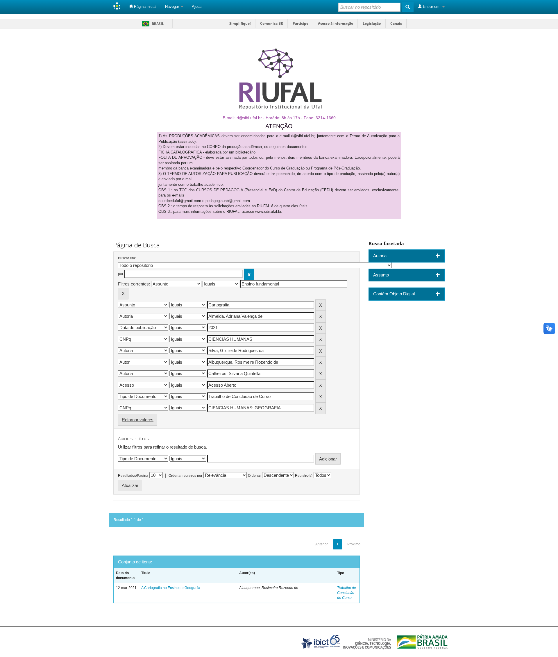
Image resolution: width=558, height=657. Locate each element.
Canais (396, 23)
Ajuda (196, 6)
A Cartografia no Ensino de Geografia (170, 588)
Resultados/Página (133, 476)
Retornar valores (137, 419)
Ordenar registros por (185, 476)
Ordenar (254, 476)
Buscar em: (127, 258)
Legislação (372, 23)
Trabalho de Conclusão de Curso (346, 593)
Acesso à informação (335, 23)
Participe (300, 23)
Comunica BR (271, 23)
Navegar (172, 6)
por (120, 274)
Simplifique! (240, 23)
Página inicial (144, 6)
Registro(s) (303, 476)
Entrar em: (432, 6)
